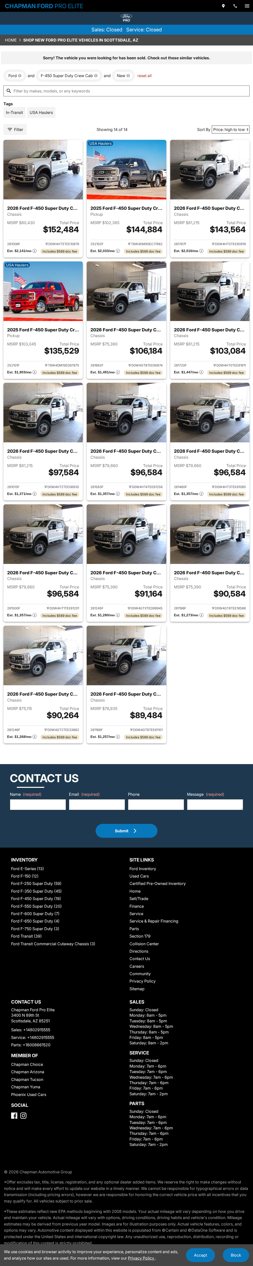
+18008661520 (36, 1044)
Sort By (204, 129)
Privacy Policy (142, 981)
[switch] (247, 6)
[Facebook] (14, 1116)
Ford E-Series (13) (27, 868)
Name (26, 794)
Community (140, 973)
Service (136, 913)
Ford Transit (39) (26, 936)
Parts (134, 928)
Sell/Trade (138, 898)
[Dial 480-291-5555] (235, 6)
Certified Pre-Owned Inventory (157, 883)
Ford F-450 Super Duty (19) (36, 898)
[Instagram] (23, 1116)
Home (11, 40)
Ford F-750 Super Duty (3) (35, 928)
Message (205, 794)
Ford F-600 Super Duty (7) (35, 913)
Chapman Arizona (27, 1071)
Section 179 (139, 936)
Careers (136, 966)
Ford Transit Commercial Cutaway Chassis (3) (53, 943)
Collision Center (144, 943)
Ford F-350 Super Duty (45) (36, 891)
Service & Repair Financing (153, 921)
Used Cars (139, 876)
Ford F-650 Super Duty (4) (35, 921)
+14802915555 (36, 1029)
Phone (134, 794)
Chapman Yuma (25, 1086)
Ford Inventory (142, 868)
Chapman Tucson (27, 1079)
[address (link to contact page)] (223, 6)
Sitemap (137, 988)
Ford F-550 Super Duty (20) (36, 906)
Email (84, 794)
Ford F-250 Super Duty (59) (36, 883)
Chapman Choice (27, 1064)
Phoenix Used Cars (28, 1094)
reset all (144, 75)
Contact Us (139, 958)
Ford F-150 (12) (25, 876)
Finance (136, 906)
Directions (138, 951)
